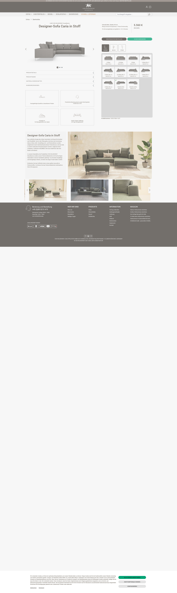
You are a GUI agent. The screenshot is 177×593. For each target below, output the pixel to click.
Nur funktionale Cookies (132, 582)
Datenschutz (33, 587)
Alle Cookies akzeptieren (132, 577)
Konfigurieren (132, 586)
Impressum (41, 587)
